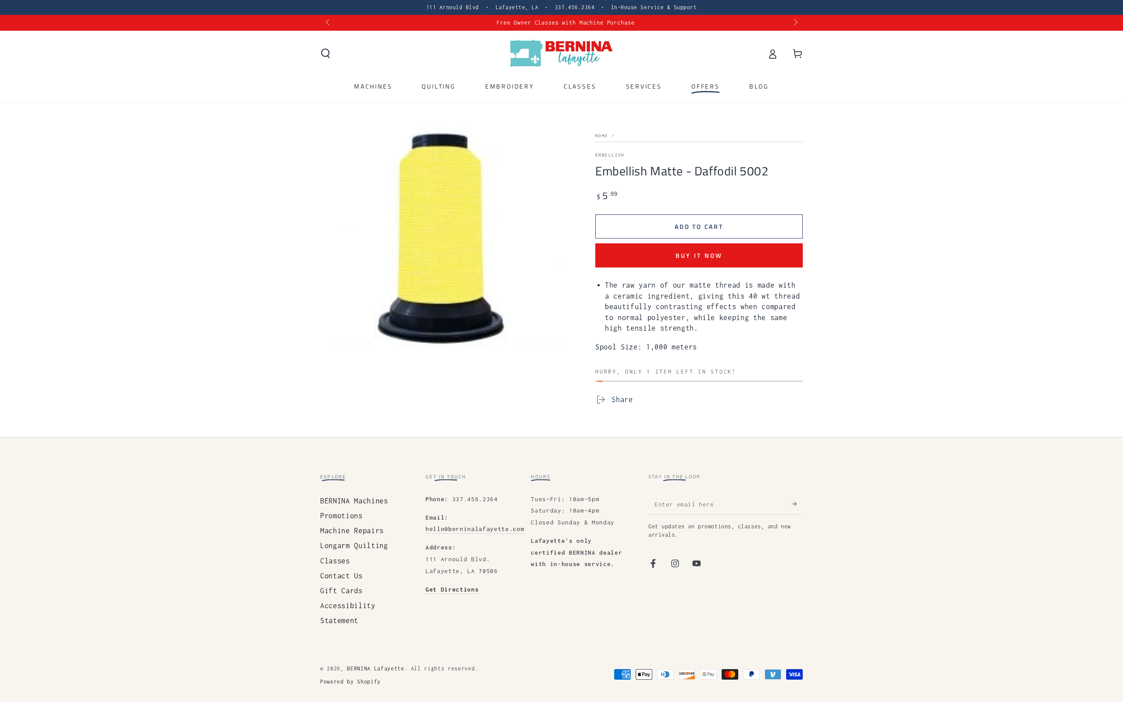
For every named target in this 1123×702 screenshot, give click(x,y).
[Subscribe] (797, 503)
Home (601, 135)
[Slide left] (328, 23)
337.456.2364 (574, 7)
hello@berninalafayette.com (475, 528)
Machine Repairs (352, 531)
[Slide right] (795, 23)
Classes (335, 561)
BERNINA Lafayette (375, 669)
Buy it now (699, 255)
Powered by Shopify (350, 682)
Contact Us (341, 576)
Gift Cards (341, 591)
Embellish (610, 155)
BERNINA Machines (354, 501)
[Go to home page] (561, 53)
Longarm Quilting (354, 545)
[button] (325, 53)
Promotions (341, 516)
